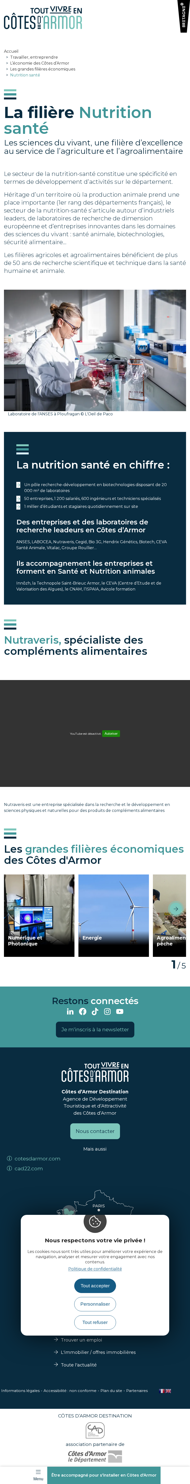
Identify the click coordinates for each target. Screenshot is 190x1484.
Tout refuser (95, 1322)
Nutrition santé (25, 75)
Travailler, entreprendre (34, 57)
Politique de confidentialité (95, 1269)
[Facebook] (82, 1012)
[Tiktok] (95, 1012)
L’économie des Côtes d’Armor (39, 63)
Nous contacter (95, 1131)
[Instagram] (107, 1012)
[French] (162, 1390)
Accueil (11, 51)
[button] (176, 909)
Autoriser (111, 733)
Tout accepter (95, 1285)
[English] (168, 1390)
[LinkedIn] (70, 1012)
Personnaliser (95, 1304)
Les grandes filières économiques (42, 69)
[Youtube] (120, 1012)
